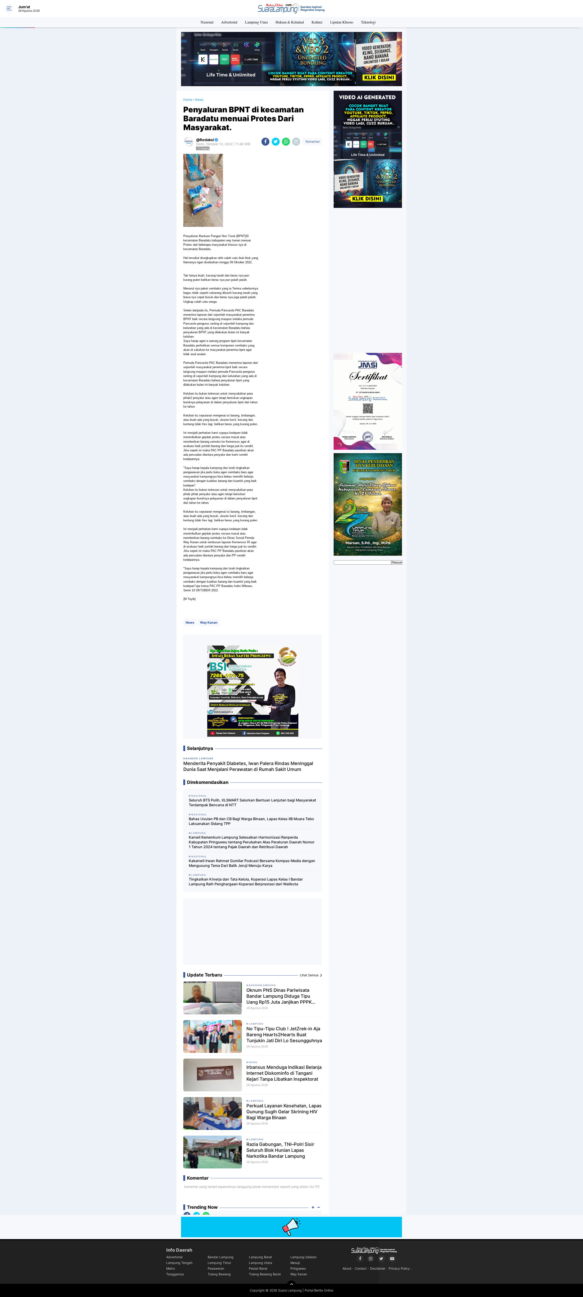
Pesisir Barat (258, 1268)
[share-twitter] (276, 142)
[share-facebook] (265, 142)
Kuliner (317, 22)
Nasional (207, 22)
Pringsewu (298, 1268)
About (347, 1268)
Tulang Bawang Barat (265, 1274)
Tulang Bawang (219, 1274)
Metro (170, 1268)
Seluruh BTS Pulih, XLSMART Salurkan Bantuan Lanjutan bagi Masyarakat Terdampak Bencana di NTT (252, 802)
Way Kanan (208, 622)
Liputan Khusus (341, 22)
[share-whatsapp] (286, 142)
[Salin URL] (296, 142)
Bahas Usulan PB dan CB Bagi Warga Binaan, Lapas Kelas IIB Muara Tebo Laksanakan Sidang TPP (251, 821)
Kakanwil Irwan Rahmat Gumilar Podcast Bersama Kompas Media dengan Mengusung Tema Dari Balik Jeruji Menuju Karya (252, 863)
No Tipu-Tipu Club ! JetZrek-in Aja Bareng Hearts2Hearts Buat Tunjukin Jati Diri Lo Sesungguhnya (284, 1034)
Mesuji (295, 1263)
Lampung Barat (260, 1257)
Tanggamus (175, 1274)
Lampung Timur (219, 1263)
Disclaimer (377, 1268)
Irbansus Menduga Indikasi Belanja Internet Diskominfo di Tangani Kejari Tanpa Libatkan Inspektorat (284, 1073)
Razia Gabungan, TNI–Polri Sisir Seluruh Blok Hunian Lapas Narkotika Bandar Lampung (280, 1150)
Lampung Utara (256, 22)
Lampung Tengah (179, 1263)
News (190, 622)
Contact (361, 1268)
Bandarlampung (262, 985)
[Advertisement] (253, 933)
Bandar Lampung (220, 1257)
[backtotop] (291, 1284)
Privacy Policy (399, 1268)
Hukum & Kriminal (290, 22)
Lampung (256, 1023)
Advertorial (229, 22)
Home (187, 99)
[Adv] (368, 149)
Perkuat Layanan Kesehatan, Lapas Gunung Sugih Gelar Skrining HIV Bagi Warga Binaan (284, 1111)
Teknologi (368, 22)
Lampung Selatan (303, 1257)
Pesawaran (216, 1268)
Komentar (312, 141)
